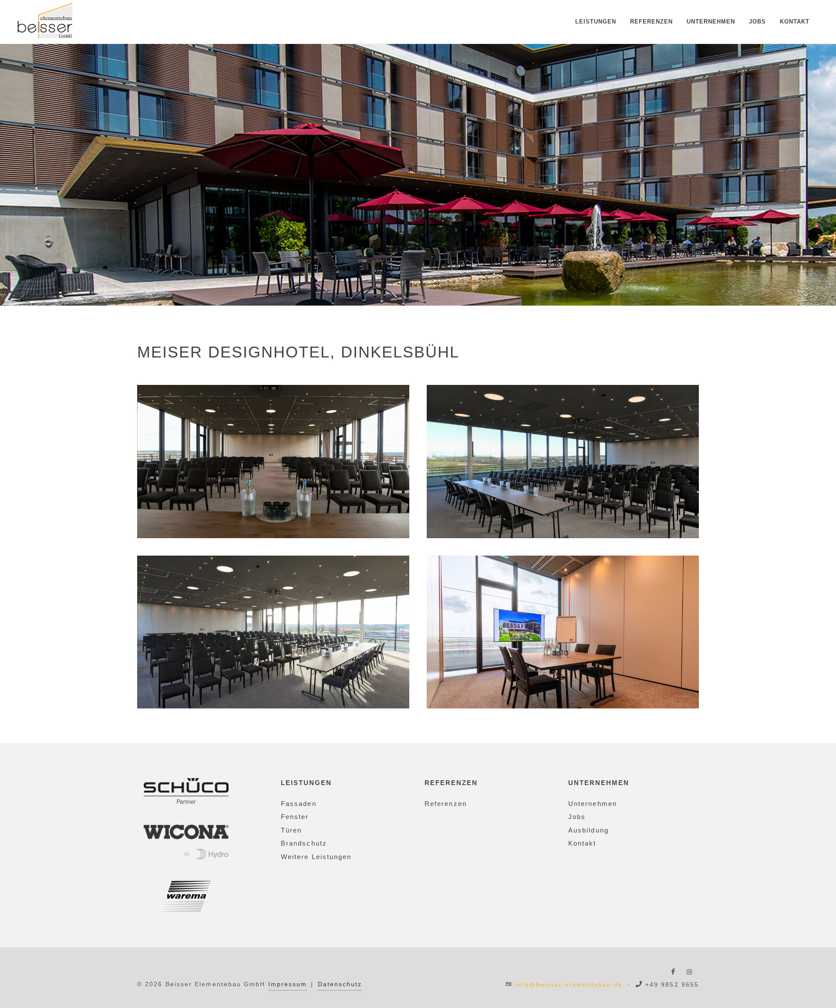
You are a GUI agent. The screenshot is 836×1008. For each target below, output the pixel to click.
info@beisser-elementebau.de (569, 984)
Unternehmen (711, 21)
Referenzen (651, 21)
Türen (291, 830)
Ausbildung (588, 830)
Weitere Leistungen (316, 856)
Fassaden (299, 803)
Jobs (757, 21)
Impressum (287, 984)
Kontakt (794, 21)
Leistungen (595, 21)
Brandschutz (304, 843)
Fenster (295, 816)
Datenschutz (340, 984)
